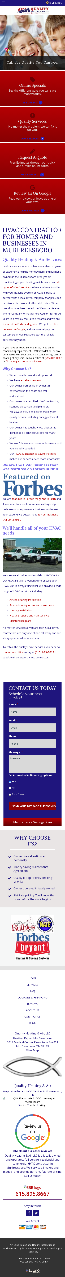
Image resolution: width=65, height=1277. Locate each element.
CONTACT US (32, 1016)
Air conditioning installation (25, 599)
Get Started (32, 170)
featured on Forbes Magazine (20, 324)
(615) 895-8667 (53, 358)
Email (13, 720)
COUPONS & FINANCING (32, 997)
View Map (32, 1050)
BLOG (32, 1023)
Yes (14, 781)
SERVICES (32, 984)
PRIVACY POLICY (28, 1258)
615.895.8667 (55, 3)
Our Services (32, 134)
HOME (33, 978)
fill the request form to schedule (24, 361)
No (13, 788)
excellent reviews (31, 380)
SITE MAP (45, 1258)
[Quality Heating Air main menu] (3, 2)
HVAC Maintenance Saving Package (35, 453)
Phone (14, 736)
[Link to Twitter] (36, 1213)
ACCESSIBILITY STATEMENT (35, 1261)
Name (13, 704)
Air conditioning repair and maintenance (33, 605)
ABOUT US (32, 1010)
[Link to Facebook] (29, 1213)
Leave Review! (32, 206)
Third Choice (18, 794)
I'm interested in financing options (30, 775)
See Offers (32, 98)
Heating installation (21, 610)
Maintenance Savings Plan (32, 822)
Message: (16, 752)
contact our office (13, 652)
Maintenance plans (21, 620)
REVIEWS (32, 1003)
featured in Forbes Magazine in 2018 (34, 498)
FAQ (32, 991)
